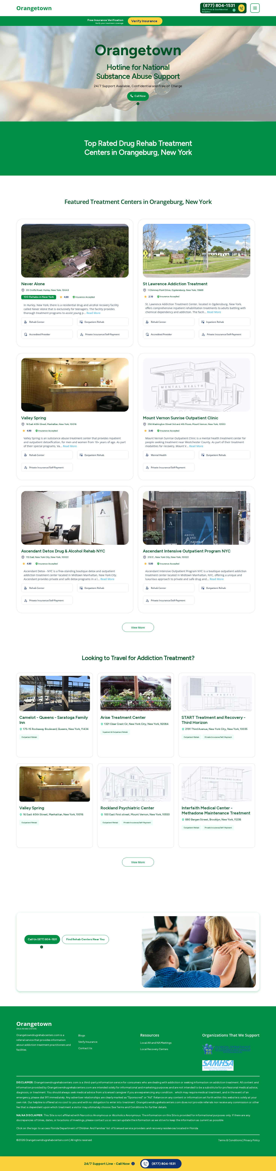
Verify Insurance (87, 1041)
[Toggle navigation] (255, 8)
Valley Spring (33, 417)
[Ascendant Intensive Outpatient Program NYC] (196, 518)
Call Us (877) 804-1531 (42, 939)
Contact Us (85, 1048)
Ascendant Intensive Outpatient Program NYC (187, 551)
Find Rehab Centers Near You (85, 939)
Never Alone (33, 283)
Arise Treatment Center (123, 717)
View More (138, 627)
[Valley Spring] (75, 385)
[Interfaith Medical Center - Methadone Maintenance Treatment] (217, 784)
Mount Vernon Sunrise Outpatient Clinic (180, 417)
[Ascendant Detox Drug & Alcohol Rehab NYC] (75, 518)
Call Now (140, 96)
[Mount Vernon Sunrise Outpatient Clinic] (196, 385)
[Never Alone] (75, 251)
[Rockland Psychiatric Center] (135, 784)
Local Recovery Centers (154, 1049)
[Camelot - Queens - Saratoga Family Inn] (54, 693)
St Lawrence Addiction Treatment (175, 283)
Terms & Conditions (230, 1140)
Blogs (81, 1035)
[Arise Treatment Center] (135, 693)
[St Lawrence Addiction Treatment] (196, 251)
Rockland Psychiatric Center (127, 807)
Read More (93, 313)
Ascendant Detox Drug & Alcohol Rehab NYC (63, 551)
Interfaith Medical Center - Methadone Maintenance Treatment (216, 810)
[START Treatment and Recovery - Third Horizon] (217, 693)
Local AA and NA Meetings (156, 1042)
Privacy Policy (252, 1140)
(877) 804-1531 (219, 5)
